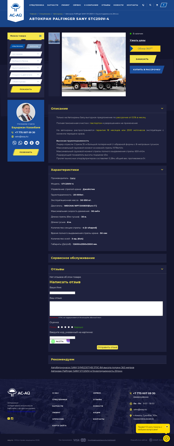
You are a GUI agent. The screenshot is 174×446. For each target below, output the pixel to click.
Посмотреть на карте (143, 419)
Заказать (142, 59)
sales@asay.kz (140, 409)
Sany (72, 178)
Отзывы (106, 5)
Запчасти (52, 5)
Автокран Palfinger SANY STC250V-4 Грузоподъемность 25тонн (86, 371)
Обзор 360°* (145, 48)
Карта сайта (59, 426)
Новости (118, 5)
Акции (96, 413)
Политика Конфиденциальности (21, 411)
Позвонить (26, 152)
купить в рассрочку (147, 69)
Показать (26, 89)
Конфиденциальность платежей (101, 440)
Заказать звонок (140, 397)
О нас (55, 393)
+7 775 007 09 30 (144, 393)
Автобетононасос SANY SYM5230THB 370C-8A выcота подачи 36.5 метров (92, 367)
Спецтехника (36, 5)
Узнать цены (137, 40)
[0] (157, 5)
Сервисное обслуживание (73, 258)
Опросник (58, 419)
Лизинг (65, 5)
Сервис (77, 5)
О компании (91, 5)
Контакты (132, 5)
